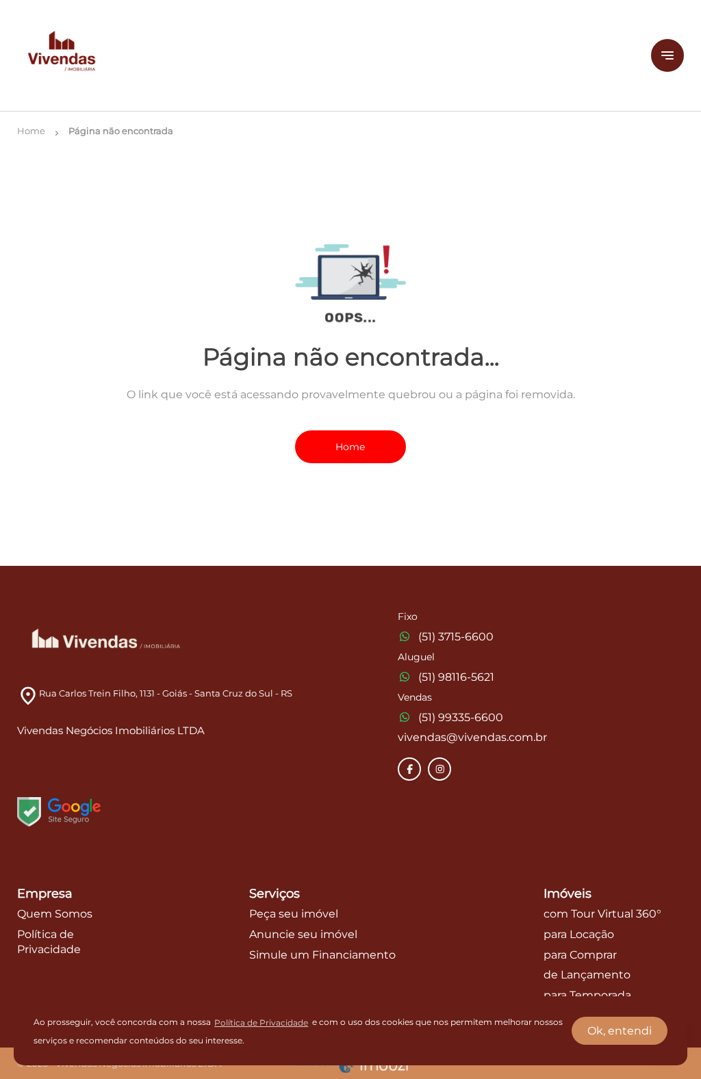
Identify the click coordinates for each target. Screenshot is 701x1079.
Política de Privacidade (261, 1022)
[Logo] (326, 55)
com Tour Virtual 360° (602, 913)
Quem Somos (54, 913)
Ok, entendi (619, 1030)
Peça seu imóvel (293, 913)
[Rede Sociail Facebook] (410, 769)
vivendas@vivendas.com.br (472, 737)
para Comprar (580, 954)
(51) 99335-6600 (460, 717)
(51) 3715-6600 (456, 636)
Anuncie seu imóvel (303, 934)
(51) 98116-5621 (456, 677)
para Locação (579, 934)
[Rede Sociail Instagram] (440, 769)
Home (350, 447)
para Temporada (587, 995)
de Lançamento (587, 974)
